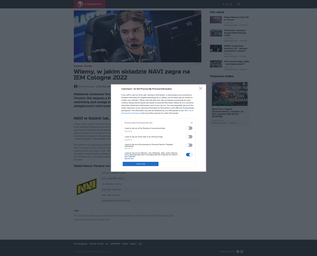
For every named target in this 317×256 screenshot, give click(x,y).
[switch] (189, 128)
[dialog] (158, 128)
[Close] (201, 89)
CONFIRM (140, 164)
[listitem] (158, 122)
